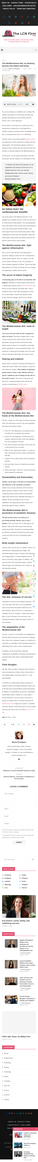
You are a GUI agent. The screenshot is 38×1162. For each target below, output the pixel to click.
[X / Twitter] (9, 16)
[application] (19, 104)
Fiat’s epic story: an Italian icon (16, 1037)
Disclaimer (26, 1125)
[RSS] (28, 23)
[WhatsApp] (34, 16)
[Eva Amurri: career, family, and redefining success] (19, 906)
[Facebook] (3, 16)
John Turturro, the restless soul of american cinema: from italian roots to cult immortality (27, 982)
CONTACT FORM (17, 3)
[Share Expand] (34, 724)
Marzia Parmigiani (14, 68)
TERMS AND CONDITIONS (26, 9)
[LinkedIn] (28, 16)
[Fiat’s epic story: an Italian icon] (19, 1022)
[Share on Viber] (34, 602)
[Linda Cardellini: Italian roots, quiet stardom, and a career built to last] (11, 964)
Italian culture (31, 139)
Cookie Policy (13, 1125)
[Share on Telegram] (34, 586)
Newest (6, 1053)
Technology (7, 1072)
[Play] (5, 104)
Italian (22, 134)
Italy (28, 675)
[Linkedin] (17, 1113)
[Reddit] (15, 23)
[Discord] (22, 23)
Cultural (6, 1099)
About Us (12, 1122)
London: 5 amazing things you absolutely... (30, 1134)
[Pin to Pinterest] (34, 566)
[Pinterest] (21, 16)
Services (6, 1090)
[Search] (36, 50)
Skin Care (7, 1085)
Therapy (6, 1067)
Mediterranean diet (7, 703)
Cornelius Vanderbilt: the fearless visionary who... (29, 1154)
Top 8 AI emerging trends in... (30, 1144)
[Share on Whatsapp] (34, 581)
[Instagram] (15, 16)
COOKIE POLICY (30, 3)
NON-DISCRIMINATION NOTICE (24, 6)
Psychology (7, 1062)
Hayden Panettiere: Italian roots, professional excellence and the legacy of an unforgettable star (26, 945)
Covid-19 (7, 1095)
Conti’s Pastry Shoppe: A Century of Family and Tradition (27, 998)
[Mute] (33, 104)
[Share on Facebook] (34, 556)
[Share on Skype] (34, 597)
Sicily (23, 285)
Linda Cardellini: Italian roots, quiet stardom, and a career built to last (27, 964)
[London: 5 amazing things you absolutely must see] (18, 1135)
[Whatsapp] (20, 1113)
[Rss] (31, 1113)
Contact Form (23, 1122)
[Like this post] (13, 724)
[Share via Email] (34, 607)
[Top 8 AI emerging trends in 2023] (18, 1145)
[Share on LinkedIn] (34, 571)
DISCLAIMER (7, 6)
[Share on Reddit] (34, 576)
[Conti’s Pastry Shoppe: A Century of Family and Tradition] (11, 999)
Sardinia (30, 285)
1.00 (27, 104)
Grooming (7, 1081)
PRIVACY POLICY (9, 9)
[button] (5, 911)
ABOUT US (5, 3)
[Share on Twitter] (34, 561)
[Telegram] (9, 23)
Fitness (6, 1076)
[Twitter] (9, 1113)
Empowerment (8, 1058)
